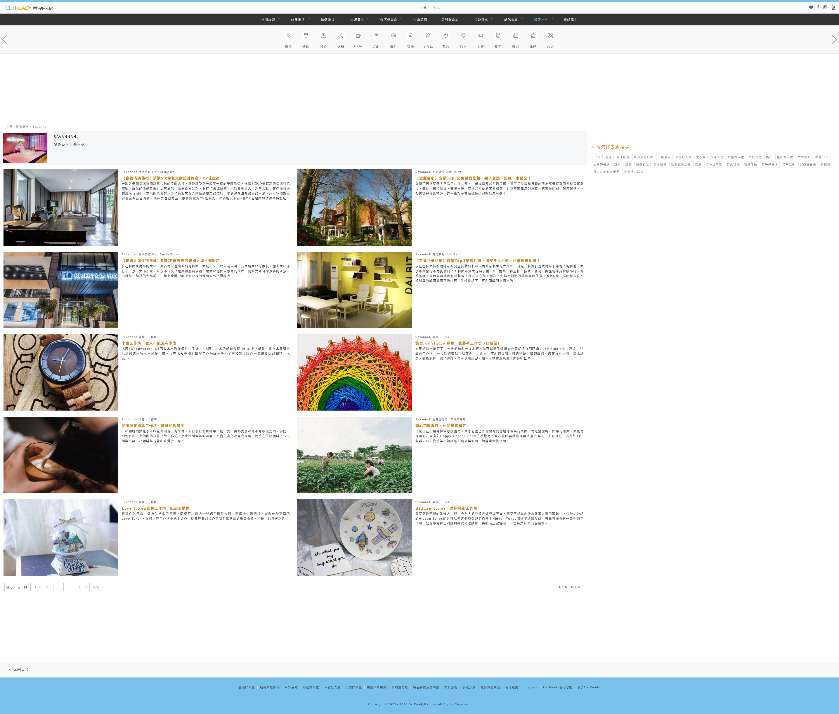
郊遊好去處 (808, 164)
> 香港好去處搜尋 (610, 147)
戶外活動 (716, 157)
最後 (96, 587)
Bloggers (531, 687)
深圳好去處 (450, 19)
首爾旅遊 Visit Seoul (447, 254)
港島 (698, 164)
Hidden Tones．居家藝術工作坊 (446, 508)
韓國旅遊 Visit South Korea (159, 254)
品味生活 (298, 19)
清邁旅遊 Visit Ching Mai (157, 172)
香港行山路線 (634, 171)
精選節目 (328, 19)
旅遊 (628, 164)
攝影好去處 (785, 157)
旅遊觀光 (642, 164)
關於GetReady (588, 687)
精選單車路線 (377, 687)
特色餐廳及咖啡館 (426, 687)
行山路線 (420, 19)
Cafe (597, 157)
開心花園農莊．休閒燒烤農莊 (440, 426)
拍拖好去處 (736, 157)
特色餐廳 (733, 164)
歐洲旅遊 (660, 164)
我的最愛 (511, 687)
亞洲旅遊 (622, 157)
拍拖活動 (755, 157)
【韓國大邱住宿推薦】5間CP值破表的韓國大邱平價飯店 (171, 261)
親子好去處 (770, 164)
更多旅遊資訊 (490, 687)
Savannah (129, 172)
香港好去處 (389, 19)
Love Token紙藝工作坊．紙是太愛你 (156, 508)
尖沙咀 (701, 157)
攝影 (769, 157)
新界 (617, 164)
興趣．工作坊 (148, 337)
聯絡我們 (571, 19)
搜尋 (436, 8)
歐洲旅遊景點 (681, 164)
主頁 (423, 8)
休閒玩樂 (268, 19)
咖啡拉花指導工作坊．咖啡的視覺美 (153, 426)
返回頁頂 (21, 670)
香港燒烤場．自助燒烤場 (449, 419)
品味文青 (511, 19)
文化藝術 (804, 157)
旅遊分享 (541, 19)
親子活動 (789, 164)
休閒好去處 (683, 157)
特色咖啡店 (714, 164)
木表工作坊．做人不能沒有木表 (149, 343)
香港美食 (357, 19)
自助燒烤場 (400, 687)
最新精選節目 (270, 687)
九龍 (608, 157)
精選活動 (750, 164)
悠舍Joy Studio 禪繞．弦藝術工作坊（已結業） (458, 343)
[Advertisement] (419, 86)
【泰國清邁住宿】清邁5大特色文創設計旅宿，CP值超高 (171, 178)
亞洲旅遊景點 (644, 157)
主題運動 (482, 19)
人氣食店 (664, 157)
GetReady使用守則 (557, 687)
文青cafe (822, 157)
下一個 (83, 587)
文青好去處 (601, 164)
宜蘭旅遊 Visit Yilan (446, 172)
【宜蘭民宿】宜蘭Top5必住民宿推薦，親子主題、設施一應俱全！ (473, 178)
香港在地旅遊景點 (606, 171)
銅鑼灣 (825, 164)
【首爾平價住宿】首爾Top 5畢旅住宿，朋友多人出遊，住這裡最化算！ (478, 261)
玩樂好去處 (354, 687)
